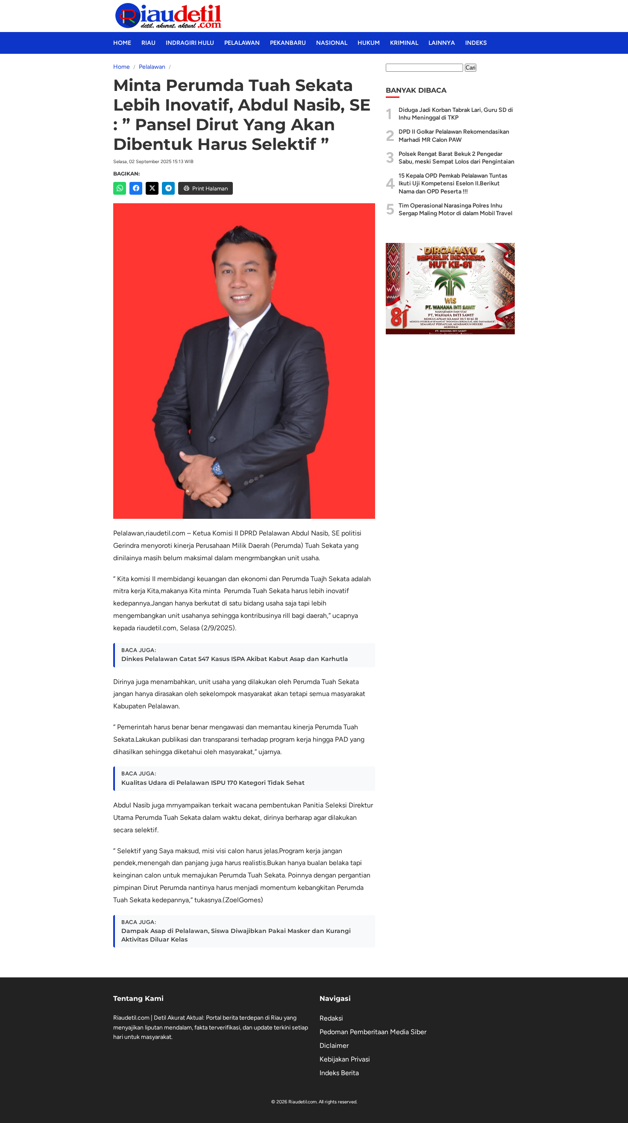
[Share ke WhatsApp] (119, 188)
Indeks (476, 43)
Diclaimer (334, 1045)
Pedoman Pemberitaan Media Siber (373, 1032)
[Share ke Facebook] (135, 188)
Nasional (331, 43)
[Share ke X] (152, 188)
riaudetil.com (165, 533)
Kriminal (404, 43)
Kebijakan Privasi (345, 1059)
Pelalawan (242, 43)
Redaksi (331, 1018)
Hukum (369, 43)
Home (122, 43)
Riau (148, 43)
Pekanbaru (288, 43)
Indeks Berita (339, 1073)
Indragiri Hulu (190, 43)
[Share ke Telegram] (168, 188)
